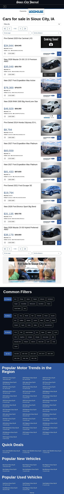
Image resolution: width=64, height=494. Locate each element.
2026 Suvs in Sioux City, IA (9, 378)
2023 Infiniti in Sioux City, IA (9, 424)
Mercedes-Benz (48, 325)
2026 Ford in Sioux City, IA (49, 378)
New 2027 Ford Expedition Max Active (19, 80)
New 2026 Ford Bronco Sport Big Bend (20, 206)
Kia (41, 325)
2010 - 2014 (41, 353)
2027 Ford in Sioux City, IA (29, 392)
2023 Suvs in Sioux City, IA (9, 392)
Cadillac (21, 320)
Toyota (22, 325)
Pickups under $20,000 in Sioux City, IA (32, 451)
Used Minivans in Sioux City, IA (10, 488)
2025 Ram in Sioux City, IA (29, 419)
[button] (43, 65)
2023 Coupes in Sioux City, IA (10, 437)
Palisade (26, 341)
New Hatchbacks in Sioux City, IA (30, 470)
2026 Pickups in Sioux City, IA (30, 378)
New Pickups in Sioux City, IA (29, 465)
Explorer (49, 332)
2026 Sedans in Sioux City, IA (10, 396)
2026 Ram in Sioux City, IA (9, 387)
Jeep (21, 315)
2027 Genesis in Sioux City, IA (50, 410)
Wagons (35, 299)
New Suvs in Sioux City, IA (9, 465)
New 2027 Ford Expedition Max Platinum (20, 143)
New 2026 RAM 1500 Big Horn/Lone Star (21, 101)
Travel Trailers (17, 308)
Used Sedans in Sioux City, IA (50, 484)
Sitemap (32, 492)
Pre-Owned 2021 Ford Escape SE (18, 185)
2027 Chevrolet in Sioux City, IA (10, 410)
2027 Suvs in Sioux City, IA (49, 383)
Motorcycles (32, 303)
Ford (15, 315)
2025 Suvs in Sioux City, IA (49, 387)
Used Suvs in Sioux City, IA (9, 484)
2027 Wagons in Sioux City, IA (30, 424)
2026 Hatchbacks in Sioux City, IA (11, 428)
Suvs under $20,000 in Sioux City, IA (11, 451)
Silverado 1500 (17, 341)
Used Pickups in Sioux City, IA (30, 484)
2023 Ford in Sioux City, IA (9, 401)
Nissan (46, 315)
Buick (47, 320)
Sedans (28, 299)
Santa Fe (33, 341)
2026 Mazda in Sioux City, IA (9, 383)
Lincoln (35, 320)
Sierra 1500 (40, 341)
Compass (30, 337)
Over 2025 (16, 353)
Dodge (53, 320)
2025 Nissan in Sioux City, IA (49, 415)
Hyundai (53, 315)
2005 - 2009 (50, 353)
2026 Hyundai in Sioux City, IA (30, 387)
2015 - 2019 (33, 353)
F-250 (15, 337)
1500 (21, 332)
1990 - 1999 (33, 358)
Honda (29, 325)
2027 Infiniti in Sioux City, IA (9, 405)
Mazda (26, 315)
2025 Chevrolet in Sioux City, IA (30, 415)
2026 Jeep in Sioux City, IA (29, 383)
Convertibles (23, 303)
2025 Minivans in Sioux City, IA (50, 424)
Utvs (25, 308)
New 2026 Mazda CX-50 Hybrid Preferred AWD (21, 228)
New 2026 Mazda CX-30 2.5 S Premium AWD (20, 60)
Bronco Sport (45, 337)
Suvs (15, 299)
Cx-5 (37, 332)
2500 (53, 337)
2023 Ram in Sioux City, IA (9, 419)
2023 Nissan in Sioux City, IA (49, 405)
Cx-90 (48, 341)
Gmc (15, 320)
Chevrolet (39, 315)
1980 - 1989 (25, 358)
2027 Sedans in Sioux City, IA (50, 419)
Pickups (21, 299)
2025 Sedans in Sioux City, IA (30, 433)
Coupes (16, 303)
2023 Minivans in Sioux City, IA (10, 433)
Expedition (22, 337)
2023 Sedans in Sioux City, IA (30, 428)
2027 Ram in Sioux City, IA (29, 405)
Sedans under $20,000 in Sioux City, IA (52, 451)
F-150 (15, 332)
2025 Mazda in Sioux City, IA (29, 410)
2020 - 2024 (24, 353)
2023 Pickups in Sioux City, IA (50, 396)
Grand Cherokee (29, 332)
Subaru (35, 325)
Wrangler (37, 337)
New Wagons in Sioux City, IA (50, 465)
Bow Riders (41, 303)
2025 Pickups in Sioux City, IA (50, 401)
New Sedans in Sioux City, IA (9, 470)
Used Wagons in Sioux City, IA (30, 488)
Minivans (42, 299)
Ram (33, 315)
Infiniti (41, 320)
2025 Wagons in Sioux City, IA (50, 433)
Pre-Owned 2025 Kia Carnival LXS (18, 38)
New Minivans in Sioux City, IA (50, 470)
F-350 (54, 341)
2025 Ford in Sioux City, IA (29, 401)
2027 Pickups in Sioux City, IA (30, 396)
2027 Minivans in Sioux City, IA (50, 428)
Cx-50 (55, 332)
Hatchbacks (50, 299)
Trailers (48, 303)
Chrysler (16, 325)
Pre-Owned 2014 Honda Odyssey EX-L (20, 122)
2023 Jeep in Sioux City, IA (9, 415)
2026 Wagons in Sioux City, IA (50, 392)
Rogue (42, 332)
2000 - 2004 (16, 358)
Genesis (28, 320)
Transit (15, 346)
